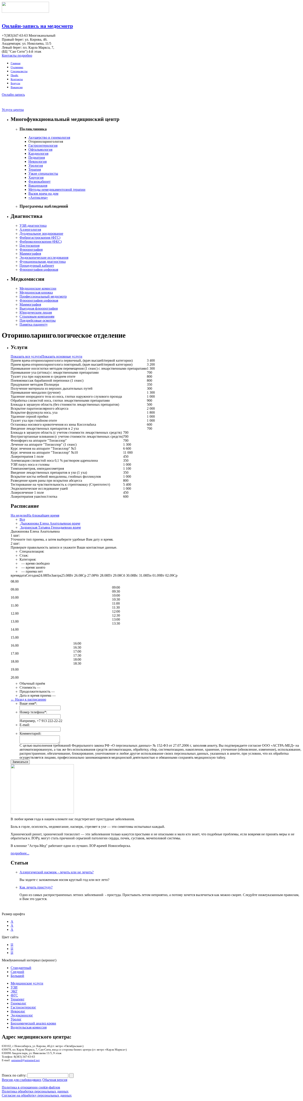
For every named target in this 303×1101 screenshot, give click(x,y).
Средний (17, 972)
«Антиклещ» (38, 197)
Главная (15, 63)
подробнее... (20, 853)
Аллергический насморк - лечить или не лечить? (57, 872)
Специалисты (19, 71)
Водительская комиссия (29, 1027)
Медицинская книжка (36, 292)
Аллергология (30, 229)
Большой (17, 976)
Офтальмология (40, 149)
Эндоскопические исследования (44, 257)
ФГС (14, 995)
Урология (35, 165)
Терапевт (17, 999)
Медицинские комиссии (38, 288)
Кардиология (38, 153)
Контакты (17, 79)
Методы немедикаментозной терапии (56, 189)
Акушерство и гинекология (49, 137)
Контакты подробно (17, 55)
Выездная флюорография (39, 308)
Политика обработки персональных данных (35, 1091)
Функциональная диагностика (43, 261)
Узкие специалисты (43, 173)
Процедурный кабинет (37, 265)
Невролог (18, 1011)
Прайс (14, 75)
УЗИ (14, 987)
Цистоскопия (29, 245)
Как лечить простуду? (36, 887)
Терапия (34, 169)
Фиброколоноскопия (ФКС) (41, 241)
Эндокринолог (22, 1015)
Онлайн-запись (13, 94)
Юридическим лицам (36, 312)
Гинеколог (18, 1003)
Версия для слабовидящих (21, 1080)
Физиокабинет (39, 181)
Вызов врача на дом (43, 193)
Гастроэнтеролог (23, 1007)
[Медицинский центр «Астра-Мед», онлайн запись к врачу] (25, 11)
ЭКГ (14, 991)
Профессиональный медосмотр (43, 296)
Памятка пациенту (34, 324)
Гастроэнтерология (42, 145)
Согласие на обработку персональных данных (37, 1095)
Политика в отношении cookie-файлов (31, 1087)
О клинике (17, 67)
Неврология (37, 161)
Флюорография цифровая (39, 269)
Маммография (30, 253)
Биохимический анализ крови (33, 1023)
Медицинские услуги (27, 983)
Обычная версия (54, 1080)
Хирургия (35, 177)
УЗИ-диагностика (33, 225)
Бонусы (15, 83)
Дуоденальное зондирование (41, 233)
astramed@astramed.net (25, 1060)
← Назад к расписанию (28, 699)
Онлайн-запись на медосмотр (37, 26)
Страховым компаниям (37, 316)
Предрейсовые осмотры (38, 320)
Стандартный (21, 968)
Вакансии (17, 87)
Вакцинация (37, 185)
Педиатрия (36, 157)
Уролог (16, 1019)
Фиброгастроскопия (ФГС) (40, 237)
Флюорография (31, 249)
